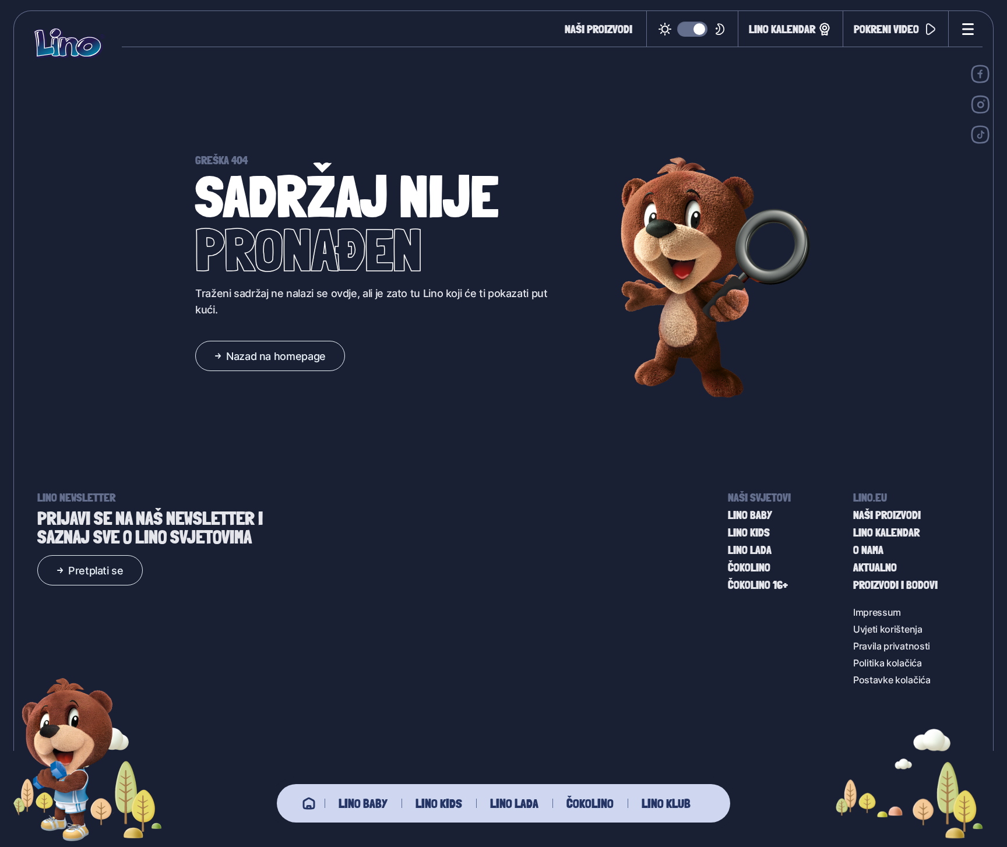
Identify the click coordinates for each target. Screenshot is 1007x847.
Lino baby (363, 803)
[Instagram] (980, 104)
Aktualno (875, 567)
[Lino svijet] (308, 803)
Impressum (877, 612)
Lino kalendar (782, 29)
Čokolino (590, 803)
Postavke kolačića (892, 679)
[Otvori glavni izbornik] (966, 29)
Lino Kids (439, 803)
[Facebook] (980, 74)
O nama (868, 550)
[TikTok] (980, 134)
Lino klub (666, 803)
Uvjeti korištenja (888, 629)
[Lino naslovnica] (68, 43)
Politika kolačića (887, 662)
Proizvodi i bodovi (895, 585)
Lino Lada (514, 803)
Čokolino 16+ (758, 585)
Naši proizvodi (598, 29)
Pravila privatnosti (891, 645)
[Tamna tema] (692, 29)
